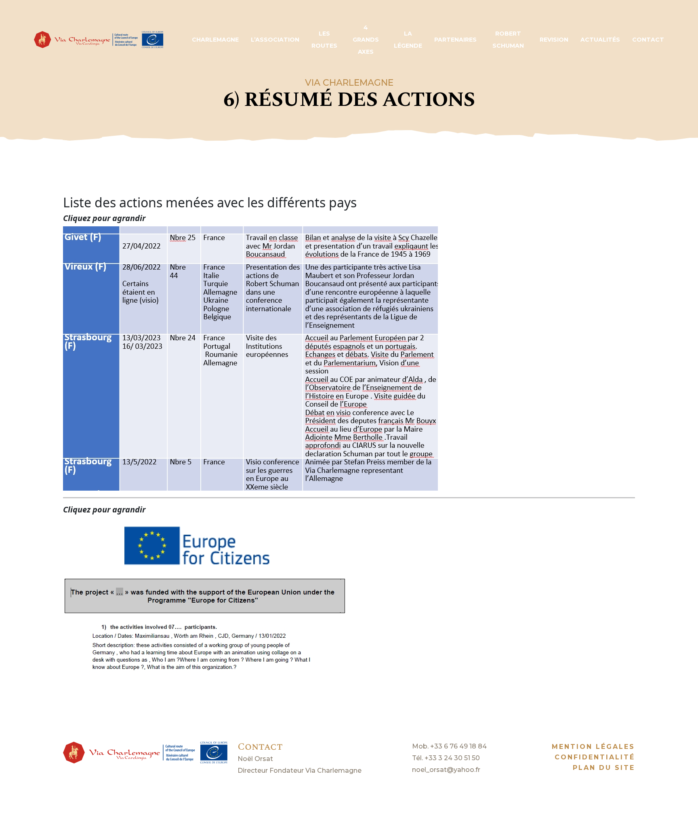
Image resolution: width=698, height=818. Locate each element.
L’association (275, 39)
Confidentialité (595, 757)
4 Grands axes (366, 39)
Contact (648, 39)
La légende (408, 39)
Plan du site (604, 768)
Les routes (324, 39)
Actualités (600, 39)
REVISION (554, 39)
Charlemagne (215, 39)
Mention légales (593, 747)
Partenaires (455, 39)
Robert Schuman (508, 39)
